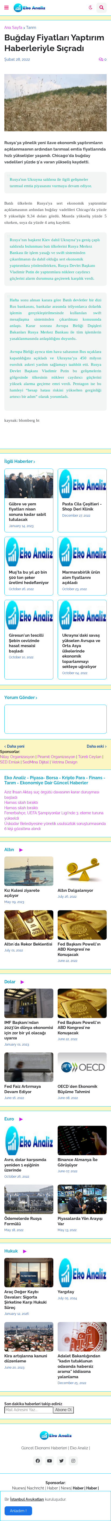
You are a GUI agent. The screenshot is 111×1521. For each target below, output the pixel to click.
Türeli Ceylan (89, 757)
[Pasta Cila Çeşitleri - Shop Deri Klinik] (82, 483)
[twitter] (61, 1460)
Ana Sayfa (13, 27)
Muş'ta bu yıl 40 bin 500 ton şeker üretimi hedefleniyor (29, 577)
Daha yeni (16, 746)
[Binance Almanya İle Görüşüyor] (82, 1140)
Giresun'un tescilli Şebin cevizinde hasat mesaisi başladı (26, 643)
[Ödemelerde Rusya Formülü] (28, 1199)
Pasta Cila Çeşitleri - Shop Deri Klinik (82, 507)
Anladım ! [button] (18, 1511)
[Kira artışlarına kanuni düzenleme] (28, 1336)
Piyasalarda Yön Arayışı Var (80, 1221)
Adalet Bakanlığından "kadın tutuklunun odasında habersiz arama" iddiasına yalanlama (79, 1366)
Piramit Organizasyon (56, 757)
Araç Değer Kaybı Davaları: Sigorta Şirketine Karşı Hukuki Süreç (25, 1299)
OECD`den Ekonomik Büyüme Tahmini (77, 1089)
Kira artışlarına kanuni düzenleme (25, 1359)
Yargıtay (66, 1291)
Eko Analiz (79, 1448)
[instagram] (73, 1460)
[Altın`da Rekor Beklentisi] (28, 925)
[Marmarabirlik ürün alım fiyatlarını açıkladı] (82, 551)
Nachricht (36, 1488)
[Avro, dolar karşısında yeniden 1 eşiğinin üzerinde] (28, 1140)
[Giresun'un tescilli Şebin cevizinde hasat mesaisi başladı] (29, 614)
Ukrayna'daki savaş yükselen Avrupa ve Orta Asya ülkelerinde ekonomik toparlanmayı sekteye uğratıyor (81, 651)
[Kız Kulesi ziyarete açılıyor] (28, 871)
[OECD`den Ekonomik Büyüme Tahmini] (82, 1067)
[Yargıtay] (82, 1272)
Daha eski (95, 746)
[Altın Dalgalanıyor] (82, 871)
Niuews (18, 1488)
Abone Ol (63, 1410)
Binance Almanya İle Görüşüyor (78, 1162)
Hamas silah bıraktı (21, 802)
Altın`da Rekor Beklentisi (28, 944)
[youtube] (49, 1460)
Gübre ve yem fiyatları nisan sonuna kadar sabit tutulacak (27, 512)
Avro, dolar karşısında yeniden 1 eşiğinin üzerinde (25, 1165)
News (66, 1488)
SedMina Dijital (36, 762)
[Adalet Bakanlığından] (82, 1336)
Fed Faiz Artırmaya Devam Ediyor (22, 1089)
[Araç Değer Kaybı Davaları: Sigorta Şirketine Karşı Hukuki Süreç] (28, 1272)
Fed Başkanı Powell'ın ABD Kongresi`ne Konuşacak (79, 949)
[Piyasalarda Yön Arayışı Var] (82, 1199)
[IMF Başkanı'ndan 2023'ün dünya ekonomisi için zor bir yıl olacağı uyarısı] (28, 1003)
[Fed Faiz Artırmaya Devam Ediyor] (28, 1067)
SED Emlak (10, 762)
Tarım (31, 27)
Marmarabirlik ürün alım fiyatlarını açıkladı (81, 577)
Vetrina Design (64, 762)
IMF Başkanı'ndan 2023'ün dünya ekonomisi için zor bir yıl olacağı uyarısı (28, 1030)
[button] (6, 7)
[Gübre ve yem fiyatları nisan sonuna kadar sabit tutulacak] (29, 483)
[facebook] (37, 1460)
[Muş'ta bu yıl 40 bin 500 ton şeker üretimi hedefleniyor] (29, 551)
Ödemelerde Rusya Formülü (23, 1221)
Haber (53, 1488)
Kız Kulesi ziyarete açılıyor (22, 893)
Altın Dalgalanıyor (75, 890)
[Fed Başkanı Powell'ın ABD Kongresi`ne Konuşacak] (82, 925)
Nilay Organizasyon (17, 757)
